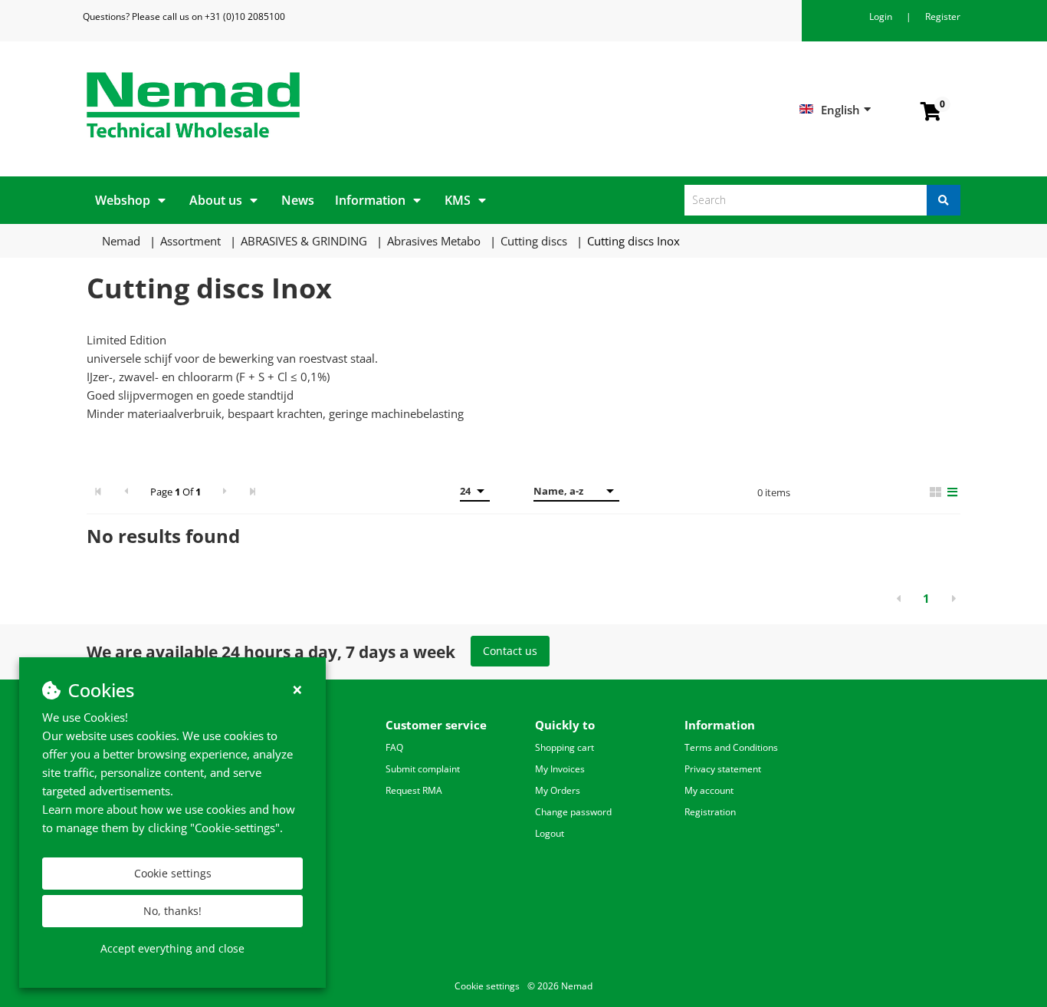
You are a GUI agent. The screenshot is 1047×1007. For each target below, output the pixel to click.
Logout (549, 833)
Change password (573, 811)
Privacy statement (722, 768)
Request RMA (414, 790)
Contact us (510, 650)
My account (709, 790)
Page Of (175, 492)
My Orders (557, 790)
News (297, 200)
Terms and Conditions (731, 747)
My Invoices (560, 768)
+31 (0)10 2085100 (245, 16)
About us (215, 200)
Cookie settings (173, 873)
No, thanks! (172, 910)
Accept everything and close (172, 948)
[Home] (299, 105)
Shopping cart (564, 747)
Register (942, 16)
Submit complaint (423, 768)
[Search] (943, 200)
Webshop (122, 200)
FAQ (394, 747)
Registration (710, 811)
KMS (458, 200)
